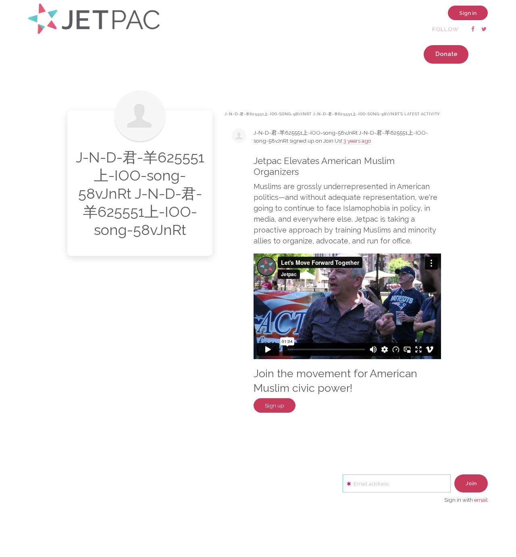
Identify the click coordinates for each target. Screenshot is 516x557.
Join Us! (332, 140)
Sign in (467, 13)
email (481, 500)
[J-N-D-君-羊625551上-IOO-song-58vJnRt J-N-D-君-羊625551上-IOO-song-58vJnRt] (139, 115)
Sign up (274, 405)
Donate (446, 54)
